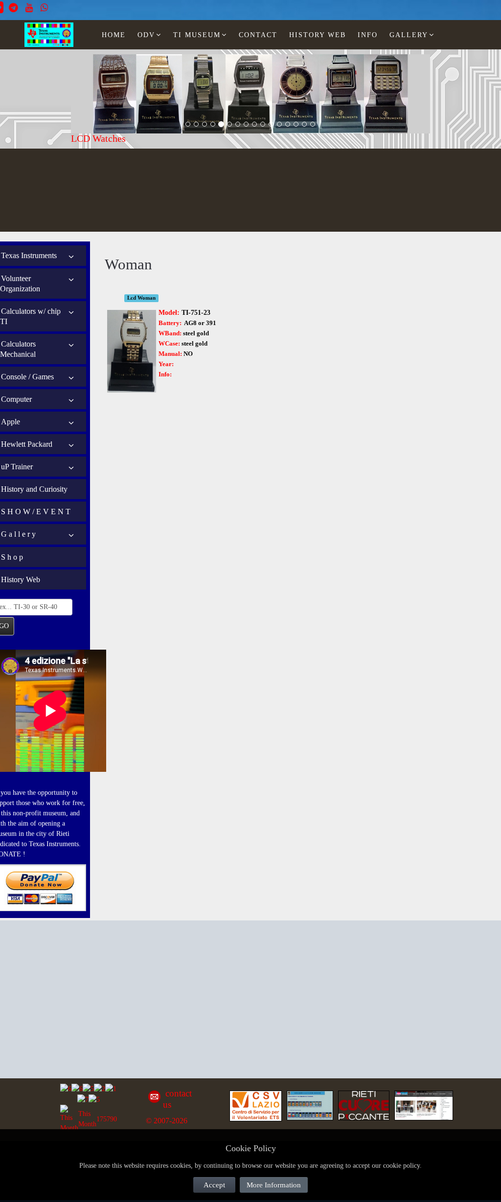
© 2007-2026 (166, 1120)
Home (114, 35)
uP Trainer (17, 466)
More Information (274, 1185)
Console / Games (27, 376)
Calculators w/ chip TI (30, 316)
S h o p (12, 557)
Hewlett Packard (26, 444)
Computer (16, 399)
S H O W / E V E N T (35, 511)
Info (368, 35)
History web (317, 35)
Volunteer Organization (20, 283)
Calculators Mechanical (18, 349)
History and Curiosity (34, 489)
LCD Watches (98, 138)
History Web (20, 579)
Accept (214, 1185)
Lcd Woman (141, 298)
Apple (10, 421)
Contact (258, 35)
